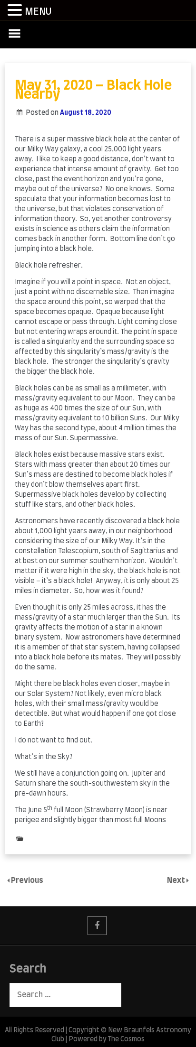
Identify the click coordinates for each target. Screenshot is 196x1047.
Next (176, 880)
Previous (27, 880)
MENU (38, 12)
